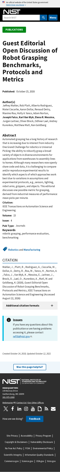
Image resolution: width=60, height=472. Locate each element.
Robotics (13, 249)
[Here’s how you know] (30, 4)
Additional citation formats (22, 305)
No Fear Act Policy (13, 448)
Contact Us (21, 402)
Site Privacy (12, 435)
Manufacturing (32, 249)
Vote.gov (51, 461)
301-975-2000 (8, 397)
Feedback (34, 418)
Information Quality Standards (39, 454)
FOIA (27, 448)
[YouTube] (33, 408)
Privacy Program (43, 435)
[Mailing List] (53, 408)
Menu (53, 17)
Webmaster (7, 402)
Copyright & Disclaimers (16, 442)
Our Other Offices (36, 402)
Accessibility (27, 435)
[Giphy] (39, 408)
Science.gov (27, 461)
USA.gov (40, 461)
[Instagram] (26, 408)
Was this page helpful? (29, 367)
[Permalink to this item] (16, 102)
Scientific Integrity (13, 454)
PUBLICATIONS (14, 29)
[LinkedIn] (19, 408)
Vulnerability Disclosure (41, 442)
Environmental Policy (43, 448)
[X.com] (5, 408)
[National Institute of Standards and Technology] (24, 381)
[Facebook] (12, 408)
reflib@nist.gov (21, 336)
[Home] (11, 12)
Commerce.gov (11, 461)
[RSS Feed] (46, 408)
